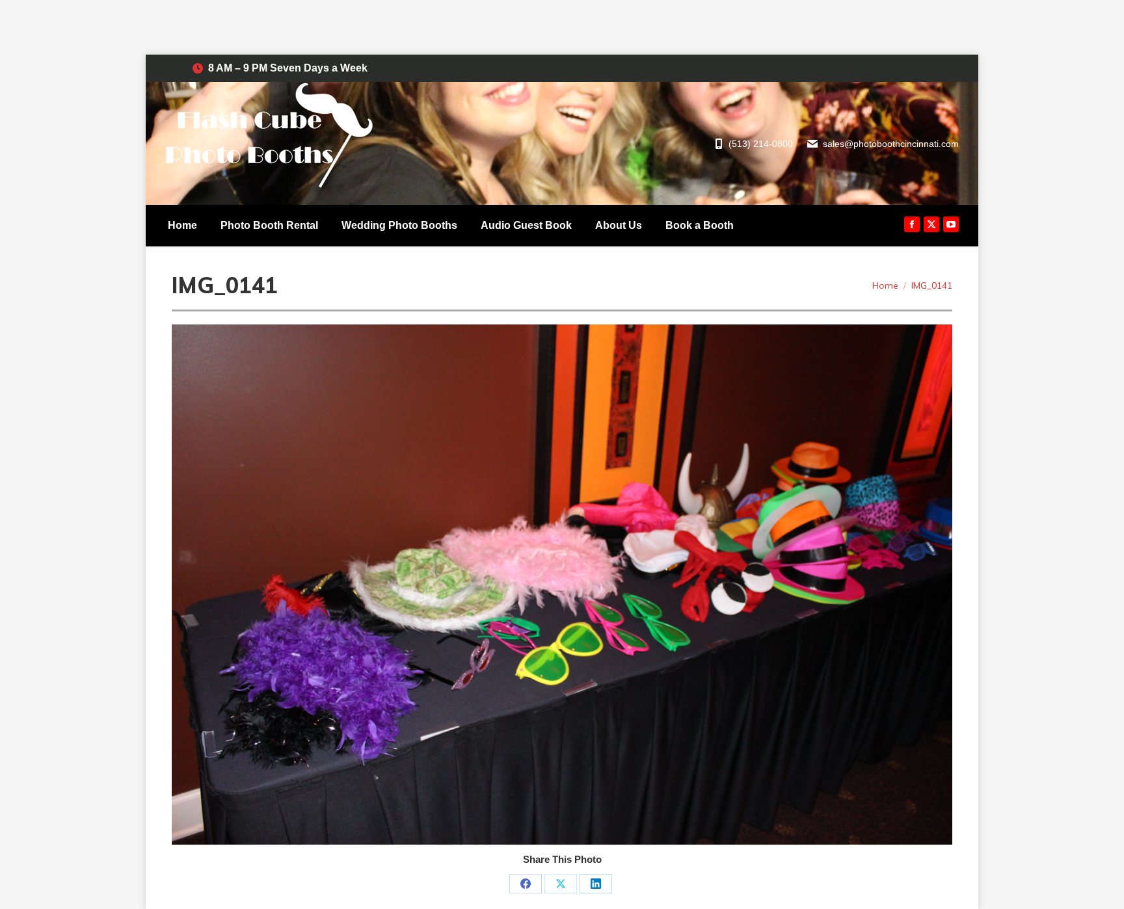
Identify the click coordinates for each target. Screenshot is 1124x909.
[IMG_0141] (562, 584)
